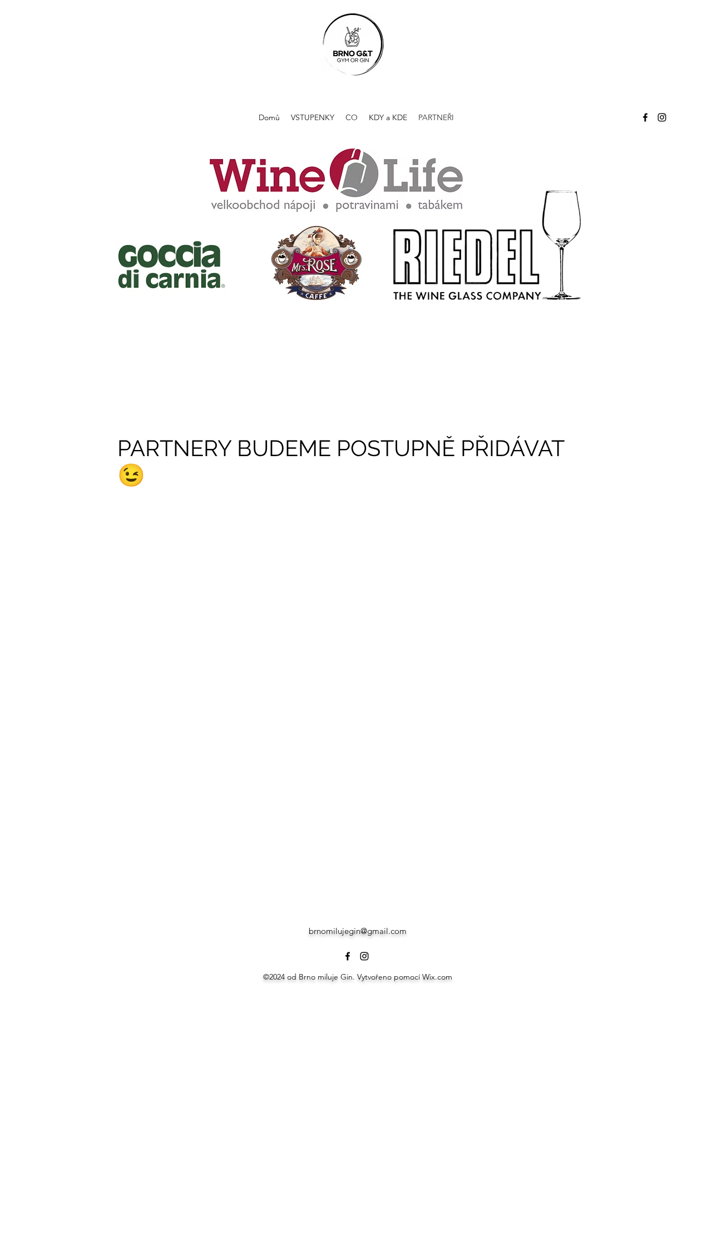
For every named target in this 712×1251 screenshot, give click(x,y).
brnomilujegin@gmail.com (358, 931)
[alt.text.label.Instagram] (662, 117)
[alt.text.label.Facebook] (645, 117)
